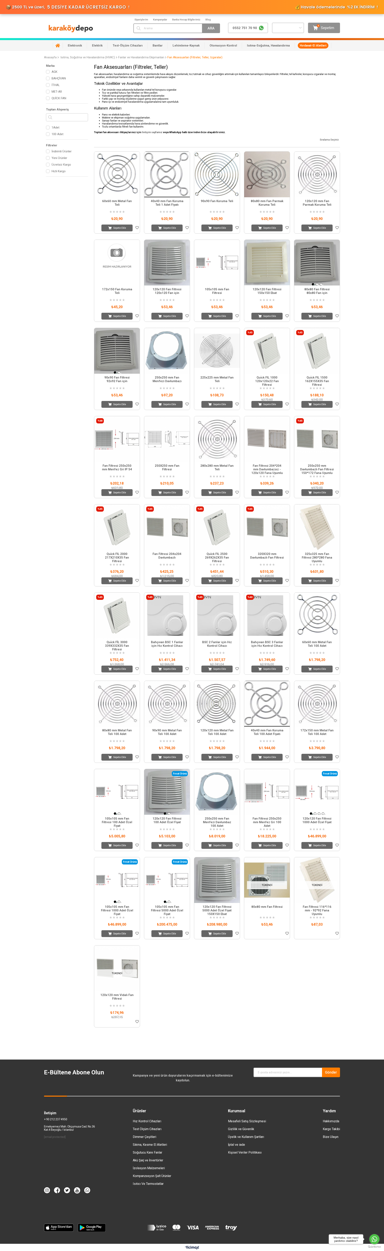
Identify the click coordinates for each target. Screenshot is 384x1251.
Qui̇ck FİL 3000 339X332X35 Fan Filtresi (117, 645)
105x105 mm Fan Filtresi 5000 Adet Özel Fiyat (167, 910)
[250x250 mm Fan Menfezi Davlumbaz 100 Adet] (217, 792)
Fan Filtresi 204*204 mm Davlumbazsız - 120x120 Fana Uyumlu (267, 469)
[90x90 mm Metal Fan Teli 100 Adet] (167, 704)
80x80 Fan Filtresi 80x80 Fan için (317, 291)
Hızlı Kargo (59, 171)
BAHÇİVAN (59, 78)
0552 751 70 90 (245, 28)
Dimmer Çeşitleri (144, 1137)
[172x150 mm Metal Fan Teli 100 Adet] (317, 704)
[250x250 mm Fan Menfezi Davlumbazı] (167, 351)
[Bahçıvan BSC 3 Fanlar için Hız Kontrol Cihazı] (267, 615)
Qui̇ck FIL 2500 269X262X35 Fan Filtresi (217, 557)
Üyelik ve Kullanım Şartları (246, 1137)
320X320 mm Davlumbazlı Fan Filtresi (267, 555)
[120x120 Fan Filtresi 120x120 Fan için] (167, 262)
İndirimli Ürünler (62, 151)
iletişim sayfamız (152, 132)
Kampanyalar (160, 19)
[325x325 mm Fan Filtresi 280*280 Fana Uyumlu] (317, 527)
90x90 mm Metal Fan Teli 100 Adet (167, 732)
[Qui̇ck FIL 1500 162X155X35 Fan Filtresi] (317, 351)
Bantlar (158, 45)
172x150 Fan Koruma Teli (117, 291)
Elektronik (75, 45)
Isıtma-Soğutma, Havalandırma (268, 45)
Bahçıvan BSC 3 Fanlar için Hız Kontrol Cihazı (267, 644)
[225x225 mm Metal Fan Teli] (217, 351)
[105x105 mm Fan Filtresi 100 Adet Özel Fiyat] (117, 792)
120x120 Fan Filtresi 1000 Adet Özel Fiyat (317, 820)
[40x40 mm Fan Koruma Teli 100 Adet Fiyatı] (267, 704)
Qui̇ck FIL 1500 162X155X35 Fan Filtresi (317, 381)
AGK (54, 72)
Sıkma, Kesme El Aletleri (150, 1145)
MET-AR (57, 91)
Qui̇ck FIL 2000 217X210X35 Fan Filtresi (117, 557)
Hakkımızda (331, 1121)
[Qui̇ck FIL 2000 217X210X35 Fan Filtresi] (117, 527)
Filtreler (51, 145)
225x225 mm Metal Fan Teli (217, 379)
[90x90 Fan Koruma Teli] (217, 174)
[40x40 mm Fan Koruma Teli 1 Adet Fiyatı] (167, 174)
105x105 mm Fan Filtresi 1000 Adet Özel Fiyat (117, 910)
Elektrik (97, 45)
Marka (50, 66)
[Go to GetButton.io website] (374, 1247)
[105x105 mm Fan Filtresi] (217, 262)
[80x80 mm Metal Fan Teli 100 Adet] (117, 704)
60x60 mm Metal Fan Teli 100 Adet (317, 644)
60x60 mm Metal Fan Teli (117, 202)
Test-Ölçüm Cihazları (128, 45)
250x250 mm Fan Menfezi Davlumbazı (167, 379)
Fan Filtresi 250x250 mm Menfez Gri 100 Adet (267, 822)
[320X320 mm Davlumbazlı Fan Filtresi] (267, 527)
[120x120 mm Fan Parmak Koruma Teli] (317, 174)
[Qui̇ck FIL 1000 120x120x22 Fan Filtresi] (267, 351)
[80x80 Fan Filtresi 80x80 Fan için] (317, 262)
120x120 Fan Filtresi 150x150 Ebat (267, 291)
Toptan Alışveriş (57, 109)
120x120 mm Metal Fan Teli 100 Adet (217, 732)
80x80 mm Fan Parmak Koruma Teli (267, 202)
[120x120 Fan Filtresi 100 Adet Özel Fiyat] (167, 792)
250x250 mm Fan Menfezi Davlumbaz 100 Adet (217, 822)
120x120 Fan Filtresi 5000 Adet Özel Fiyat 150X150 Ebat (217, 910)
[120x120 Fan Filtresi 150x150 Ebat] (267, 262)
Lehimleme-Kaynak (186, 45)
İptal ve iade (236, 1145)
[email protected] (55, 1137)
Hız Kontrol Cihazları (147, 1121)
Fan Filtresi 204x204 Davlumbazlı (167, 555)
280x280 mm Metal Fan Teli (217, 467)
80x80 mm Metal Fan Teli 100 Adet (117, 732)
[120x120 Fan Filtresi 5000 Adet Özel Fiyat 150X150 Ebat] (217, 880)
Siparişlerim (141, 19)
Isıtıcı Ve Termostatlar (148, 1184)
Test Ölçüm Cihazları (147, 1129)
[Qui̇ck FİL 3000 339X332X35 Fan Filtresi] (117, 615)
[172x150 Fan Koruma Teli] (117, 262)
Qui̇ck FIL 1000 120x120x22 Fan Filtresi (267, 381)
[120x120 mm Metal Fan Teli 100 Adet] (217, 704)
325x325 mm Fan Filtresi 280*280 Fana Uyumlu (317, 557)
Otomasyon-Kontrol (223, 45)
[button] (313, 284)
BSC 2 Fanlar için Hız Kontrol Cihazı (217, 644)
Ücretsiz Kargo (61, 164)
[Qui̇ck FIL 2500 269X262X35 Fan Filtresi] (217, 527)
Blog (208, 19)
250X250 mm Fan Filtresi (167, 467)
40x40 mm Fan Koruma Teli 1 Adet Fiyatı (167, 202)
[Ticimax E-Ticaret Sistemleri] (192, 1248)
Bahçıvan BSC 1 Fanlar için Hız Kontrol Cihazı (167, 644)
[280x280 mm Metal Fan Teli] (217, 439)
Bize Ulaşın (330, 1137)
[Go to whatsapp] (374, 1239)
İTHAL (56, 85)
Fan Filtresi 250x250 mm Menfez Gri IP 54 (117, 467)
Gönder (331, 1072)
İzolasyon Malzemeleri (149, 1168)
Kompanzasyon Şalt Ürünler (152, 1176)
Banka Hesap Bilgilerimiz (186, 19)
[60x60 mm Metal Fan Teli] (117, 174)
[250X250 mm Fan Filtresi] (167, 439)
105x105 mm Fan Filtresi (217, 291)
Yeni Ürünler (59, 158)
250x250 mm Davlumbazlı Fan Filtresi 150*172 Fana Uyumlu (317, 469)
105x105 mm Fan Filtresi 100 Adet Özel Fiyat (117, 822)
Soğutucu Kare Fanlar (147, 1152)
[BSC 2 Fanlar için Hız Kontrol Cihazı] (217, 615)
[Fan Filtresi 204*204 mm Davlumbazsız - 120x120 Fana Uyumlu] (267, 439)
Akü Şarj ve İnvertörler (148, 1160)
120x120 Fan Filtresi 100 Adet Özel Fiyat (167, 820)
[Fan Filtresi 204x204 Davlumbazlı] (167, 527)
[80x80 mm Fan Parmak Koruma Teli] (267, 174)
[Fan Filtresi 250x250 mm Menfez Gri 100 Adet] (267, 792)
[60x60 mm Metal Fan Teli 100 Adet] (317, 615)
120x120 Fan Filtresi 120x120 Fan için (167, 291)
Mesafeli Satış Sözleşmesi (247, 1121)
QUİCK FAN (59, 98)
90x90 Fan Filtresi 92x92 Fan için (117, 379)
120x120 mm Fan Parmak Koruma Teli (317, 202)
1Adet (55, 127)
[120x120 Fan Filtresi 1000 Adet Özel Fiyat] (317, 792)
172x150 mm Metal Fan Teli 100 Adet (317, 732)
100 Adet (57, 134)
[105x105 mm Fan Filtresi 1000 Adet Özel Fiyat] (117, 880)
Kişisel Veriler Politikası (245, 1152)
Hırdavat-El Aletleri (313, 45)
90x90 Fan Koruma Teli (217, 201)
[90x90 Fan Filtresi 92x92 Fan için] (117, 351)
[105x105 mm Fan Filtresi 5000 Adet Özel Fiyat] (167, 880)
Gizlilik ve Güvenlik (241, 1129)
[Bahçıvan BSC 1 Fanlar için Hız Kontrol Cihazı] (167, 615)
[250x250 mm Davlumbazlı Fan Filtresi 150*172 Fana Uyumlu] (317, 439)
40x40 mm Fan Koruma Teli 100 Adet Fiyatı (267, 732)
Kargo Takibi (331, 1129)
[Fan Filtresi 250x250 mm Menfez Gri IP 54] (117, 439)
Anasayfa (58, 45)
